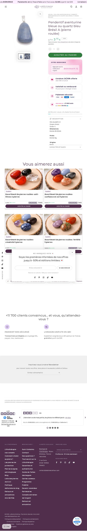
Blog (6, 475)
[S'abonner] (59, 373)
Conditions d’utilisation (13, 521)
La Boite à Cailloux (15, 514)
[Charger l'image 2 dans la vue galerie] (27, 56)
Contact (25, 453)
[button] (71, 7)
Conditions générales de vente (25, 524)
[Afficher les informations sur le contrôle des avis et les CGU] (16, 421)
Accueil (50, 14)
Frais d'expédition (63, 42)
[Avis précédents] (19, 417)
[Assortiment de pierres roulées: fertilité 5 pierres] (63, 224)
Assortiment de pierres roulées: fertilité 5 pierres (62, 240)
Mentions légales (12, 526)
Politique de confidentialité (30, 519)
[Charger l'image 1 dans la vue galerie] (21, 56)
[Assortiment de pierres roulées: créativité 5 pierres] (24, 224)
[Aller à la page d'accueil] (43, 7)
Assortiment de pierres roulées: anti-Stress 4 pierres (22, 195)
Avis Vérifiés (9, 498)
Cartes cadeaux (28, 479)
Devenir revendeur (29, 488)
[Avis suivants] (85, 417)
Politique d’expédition (28, 521)
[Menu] (5, 7)
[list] (43, 333)
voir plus (68, 417)
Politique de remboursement (13, 519)
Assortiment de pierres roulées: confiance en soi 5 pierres (59, 195)
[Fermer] (72, 252)
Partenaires (27, 491)
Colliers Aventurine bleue (62, 14)
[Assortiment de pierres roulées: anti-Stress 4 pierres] (24, 179)
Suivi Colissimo (28, 449)
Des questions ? (28, 456)
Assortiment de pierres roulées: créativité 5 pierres (19, 240)
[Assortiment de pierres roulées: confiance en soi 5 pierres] (63, 179)
